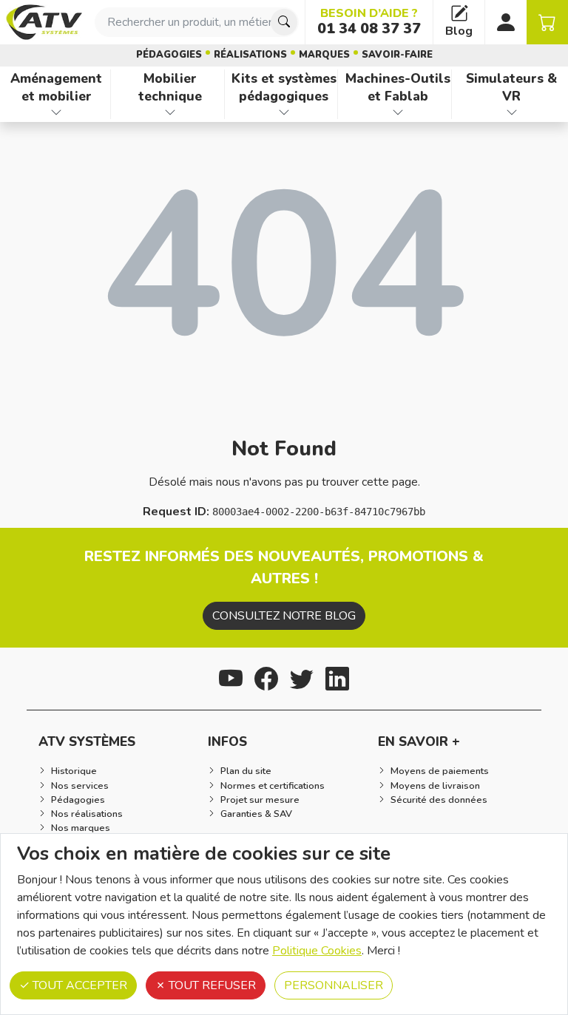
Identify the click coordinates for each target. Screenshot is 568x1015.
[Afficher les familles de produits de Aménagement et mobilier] (56, 112)
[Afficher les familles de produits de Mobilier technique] (170, 112)
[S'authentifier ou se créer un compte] (506, 22)
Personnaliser (333, 985)
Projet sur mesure (260, 800)
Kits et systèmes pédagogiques (284, 87)
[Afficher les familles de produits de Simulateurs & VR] (511, 112)
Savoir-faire (397, 54)
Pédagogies (169, 54)
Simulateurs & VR (511, 87)
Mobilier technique (170, 87)
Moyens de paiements (439, 771)
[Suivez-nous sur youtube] (231, 677)
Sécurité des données (438, 800)
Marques (324, 54)
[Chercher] (284, 22)
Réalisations (250, 54)
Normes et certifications (272, 785)
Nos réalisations (87, 814)
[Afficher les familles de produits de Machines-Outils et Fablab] (397, 112)
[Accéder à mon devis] (547, 22)
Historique (74, 771)
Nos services (80, 785)
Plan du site (245, 771)
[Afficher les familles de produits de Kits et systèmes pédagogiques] (284, 112)
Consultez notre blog (284, 616)
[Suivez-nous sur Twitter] (302, 677)
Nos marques (80, 828)
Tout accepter (78, 985)
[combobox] (197, 22)
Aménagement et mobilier (56, 87)
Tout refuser (211, 985)
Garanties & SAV (256, 814)
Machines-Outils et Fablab (397, 87)
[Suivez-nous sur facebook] (266, 677)
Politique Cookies (317, 951)
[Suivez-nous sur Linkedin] (337, 677)
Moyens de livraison (435, 785)
